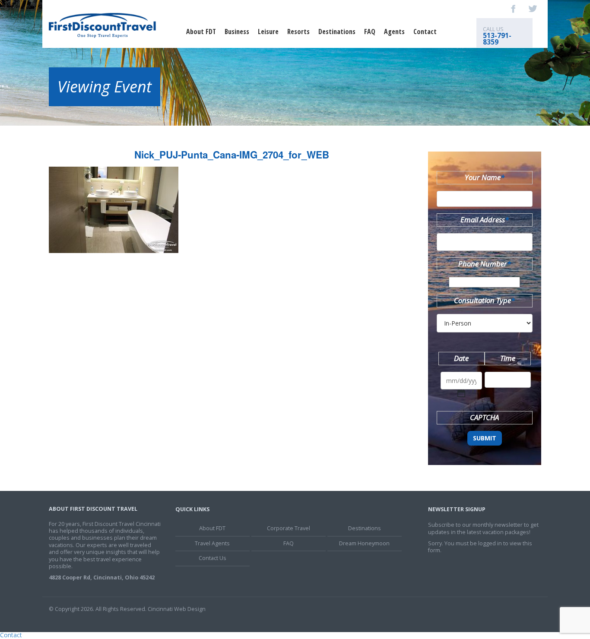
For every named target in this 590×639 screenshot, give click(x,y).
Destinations (336, 31)
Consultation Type (484, 300)
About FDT (201, 31)
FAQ (369, 31)
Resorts (298, 31)
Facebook (513, 8)
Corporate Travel (288, 528)
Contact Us (212, 558)
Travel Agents (212, 543)
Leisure (268, 31)
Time (507, 358)
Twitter (532, 8)
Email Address (484, 220)
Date (461, 358)
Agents (394, 31)
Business (237, 31)
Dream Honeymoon (364, 543)
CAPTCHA (484, 417)
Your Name (484, 177)
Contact (425, 31)
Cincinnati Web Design (177, 609)
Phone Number (484, 264)
